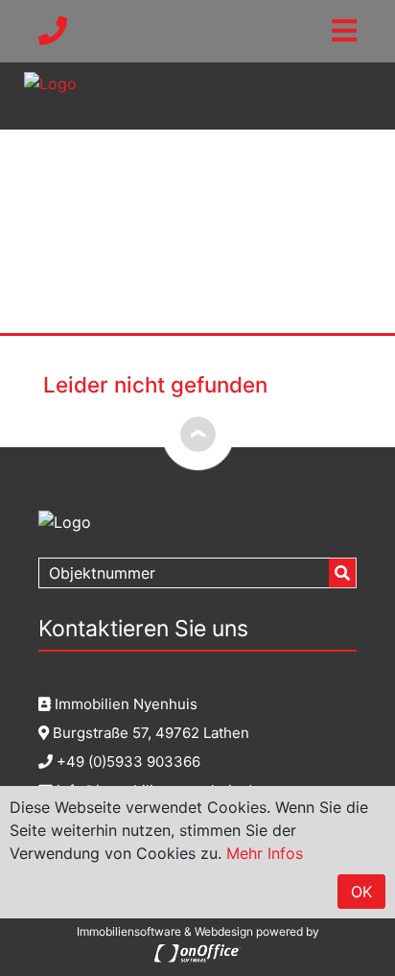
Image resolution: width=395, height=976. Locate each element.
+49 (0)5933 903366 (126, 761)
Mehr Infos (264, 853)
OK (361, 891)
